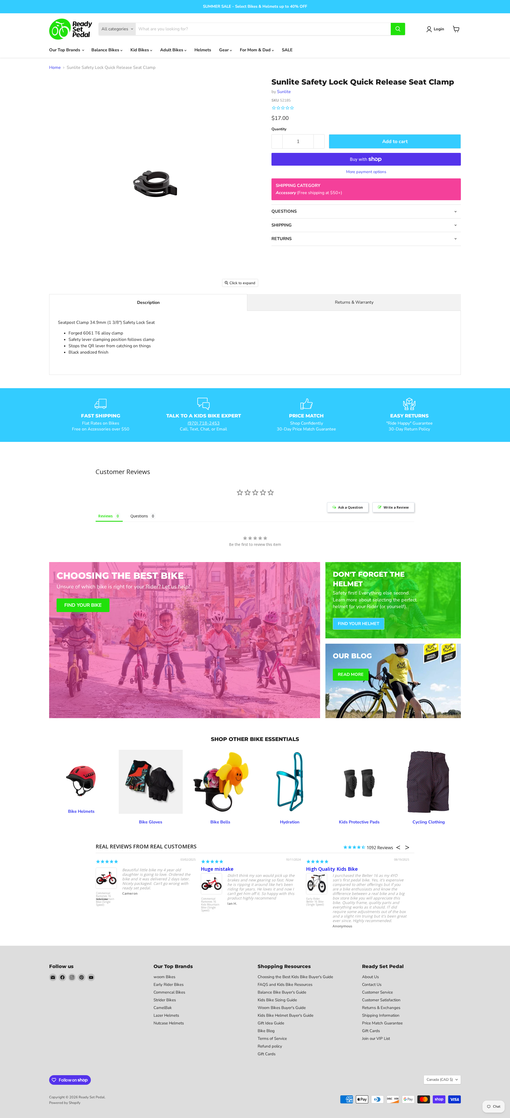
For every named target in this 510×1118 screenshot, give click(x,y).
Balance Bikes (105, 50)
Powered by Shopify (64, 1102)
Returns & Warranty (354, 302)
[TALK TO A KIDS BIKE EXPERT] (203, 415)
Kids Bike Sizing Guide (277, 1000)
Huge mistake (217, 869)
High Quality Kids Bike (332, 869)
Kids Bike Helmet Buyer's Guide (285, 1015)
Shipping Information (381, 1015)
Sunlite (284, 92)
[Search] (398, 29)
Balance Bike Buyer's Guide (282, 992)
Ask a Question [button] (350, 507)
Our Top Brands (65, 50)
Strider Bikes (165, 1000)
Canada (440, 1079)
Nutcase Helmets (169, 1023)
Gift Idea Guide (271, 1023)
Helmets (202, 50)
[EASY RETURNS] (409, 415)
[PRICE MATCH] (306, 415)
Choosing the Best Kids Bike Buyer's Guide (295, 976)
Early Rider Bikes (169, 984)
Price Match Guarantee (382, 1023)
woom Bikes (164, 976)
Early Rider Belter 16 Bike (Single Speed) (315, 901)
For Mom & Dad (256, 50)
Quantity (278, 129)
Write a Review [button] (396, 507)
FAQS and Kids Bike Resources (285, 984)
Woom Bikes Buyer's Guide (282, 1007)
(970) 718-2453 (204, 423)
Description (148, 302)
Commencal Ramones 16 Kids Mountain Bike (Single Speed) (105, 899)
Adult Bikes (172, 50)
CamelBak (163, 1007)
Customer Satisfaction (381, 1000)
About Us (370, 976)
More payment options (366, 172)
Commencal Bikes (169, 992)
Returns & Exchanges (381, 1007)
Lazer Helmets (166, 1015)
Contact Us (371, 984)
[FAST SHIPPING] (100, 415)
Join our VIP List (376, 1038)
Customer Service (377, 992)
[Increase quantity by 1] (319, 141)
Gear (224, 50)
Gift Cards (266, 1054)
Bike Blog (266, 1030)
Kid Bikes (140, 50)
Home (55, 67)
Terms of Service (272, 1038)
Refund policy (270, 1046)
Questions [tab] (139, 515)
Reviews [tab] (105, 515)
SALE (287, 50)
